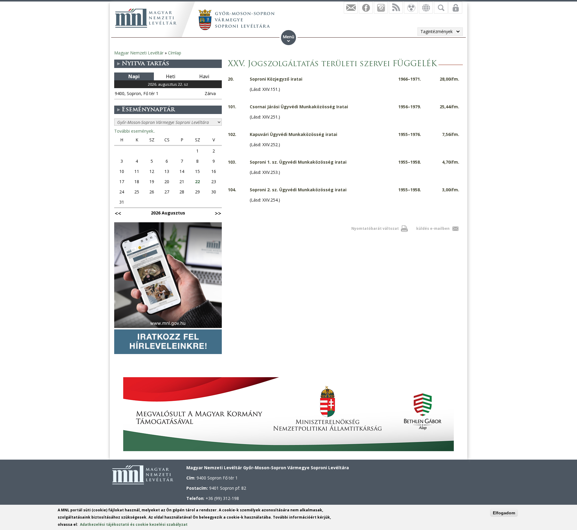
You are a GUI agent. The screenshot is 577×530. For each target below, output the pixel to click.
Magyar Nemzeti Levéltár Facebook (366, 8)
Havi (204, 76)
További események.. (134, 131)
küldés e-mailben (433, 228)
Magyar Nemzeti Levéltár (138, 53)
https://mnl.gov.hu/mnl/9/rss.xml (396, 8)
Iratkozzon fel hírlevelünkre (351, 8)
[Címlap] (145, 18)
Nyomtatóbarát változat (375, 228)
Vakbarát (411, 8)
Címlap (174, 53)
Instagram (381, 8)
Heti (170, 76)
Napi (134, 76)
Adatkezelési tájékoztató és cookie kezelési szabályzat (134, 524)
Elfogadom (504, 512)
